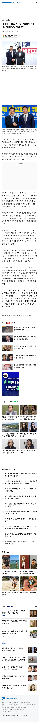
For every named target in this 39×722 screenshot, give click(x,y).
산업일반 (8, 20)
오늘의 (8, 607)
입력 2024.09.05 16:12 (12, 31)
